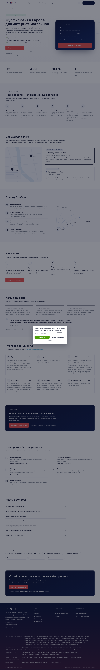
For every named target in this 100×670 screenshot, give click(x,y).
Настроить (50, 340)
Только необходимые (58, 337)
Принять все (42, 337)
